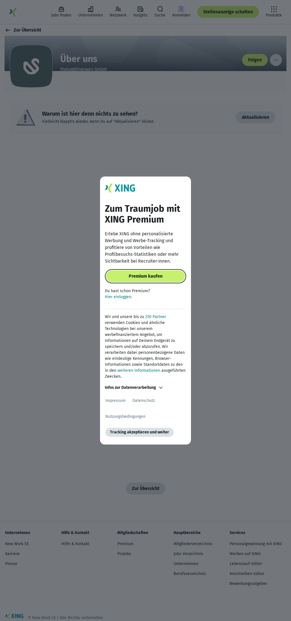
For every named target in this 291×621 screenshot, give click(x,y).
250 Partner (155, 316)
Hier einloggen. (118, 296)
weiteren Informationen (138, 370)
